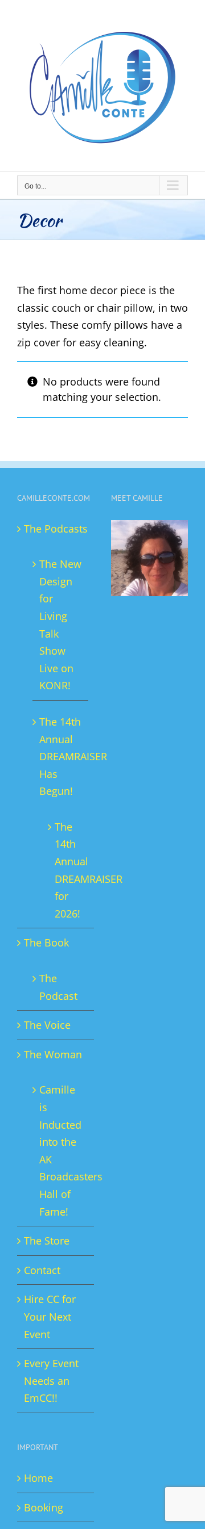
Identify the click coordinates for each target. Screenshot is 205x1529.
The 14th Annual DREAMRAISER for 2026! (66, 870)
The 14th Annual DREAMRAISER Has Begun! (61, 756)
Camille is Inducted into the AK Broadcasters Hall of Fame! (61, 1150)
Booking (43, 1507)
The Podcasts (56, 528)
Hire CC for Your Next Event (50, 1316)
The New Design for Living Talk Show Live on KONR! (60, 624)
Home (38, 1478)
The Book (46, 942)
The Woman (53, 1054)
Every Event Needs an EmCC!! (51, 1380)
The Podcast (58, 987)
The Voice (47, 1025)
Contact (42, 1270)
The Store (46, 1240)
